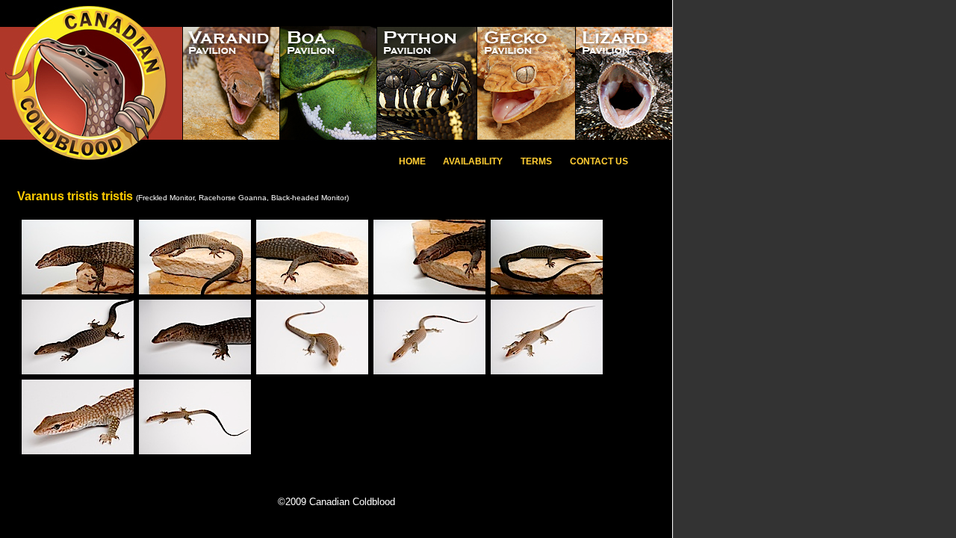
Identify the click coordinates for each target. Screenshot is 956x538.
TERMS (536, 161)
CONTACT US (599, 161)
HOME (412, 161)
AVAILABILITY (472, 161)
